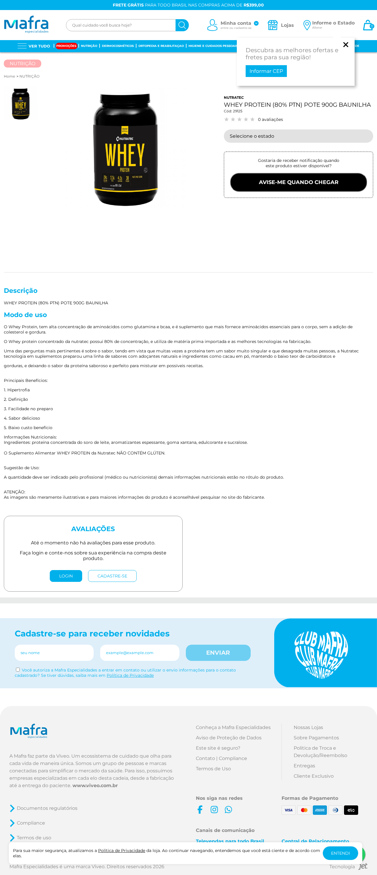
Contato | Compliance (221, 758)
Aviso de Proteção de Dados (229, 738)
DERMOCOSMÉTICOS (118, 46)
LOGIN (66, 576)
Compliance (31, 823)
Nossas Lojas (308, 727)
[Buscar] (182, 25)
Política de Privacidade (130, 675)
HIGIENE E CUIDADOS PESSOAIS (213, 46)
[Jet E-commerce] (348, 867)
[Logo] (26, 25)
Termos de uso (34, 837)
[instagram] (214, 809)
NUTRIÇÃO (89, 46)
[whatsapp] (228, 809)
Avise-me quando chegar (298, 182)
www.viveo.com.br (95, 785)
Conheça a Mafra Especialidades (233, 727)
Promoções (66, 46)
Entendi (340, 853)
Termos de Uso (213, 768)
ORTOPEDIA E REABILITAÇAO (161, 46)
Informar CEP (266, 71)
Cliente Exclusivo (314, 776)
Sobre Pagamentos (316, 738)
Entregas (304, 766)
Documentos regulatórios (47, 808)
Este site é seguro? (218, 748)
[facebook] (200, 809)
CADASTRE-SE (112, 576)
